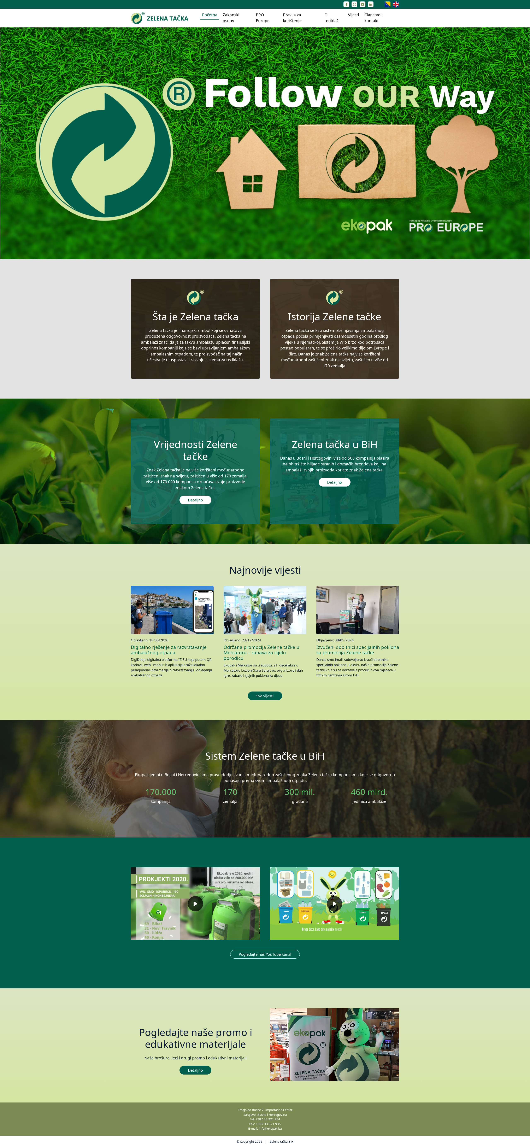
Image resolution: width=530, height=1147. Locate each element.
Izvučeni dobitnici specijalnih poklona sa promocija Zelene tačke (357, 650)
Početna (209, 15)
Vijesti (353, 15)
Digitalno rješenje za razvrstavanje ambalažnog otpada (169, 650)
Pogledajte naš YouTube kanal (265, 954)
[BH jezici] (388, 4)
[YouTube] (362, 4)
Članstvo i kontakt (373, 18)
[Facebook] (346, 4)
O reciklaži (332, 18)
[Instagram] (354, 4)
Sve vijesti (265, 695)
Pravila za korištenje (292, 18)
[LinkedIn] (370, 4)
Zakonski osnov (231, 18)
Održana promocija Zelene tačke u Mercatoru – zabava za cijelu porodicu (261, 652)
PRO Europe (263, 18)
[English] (395, 4)
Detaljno (195, 500)
